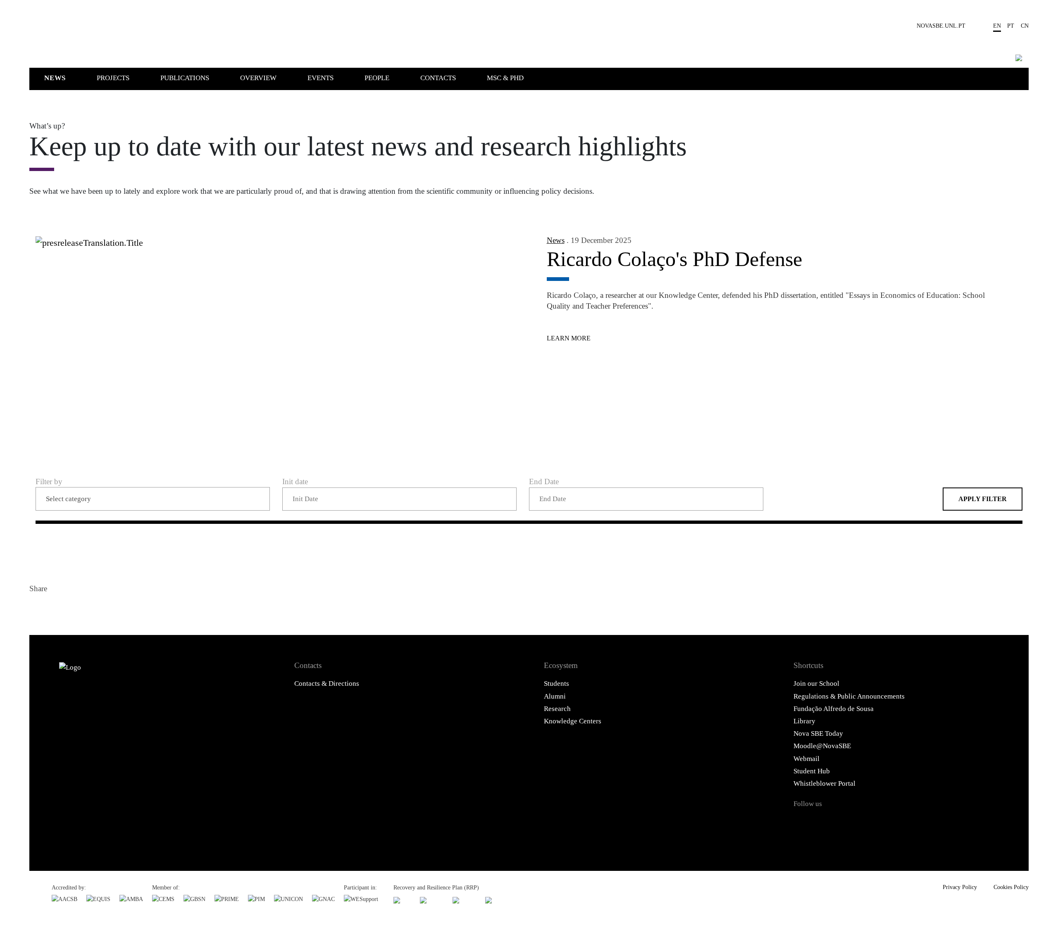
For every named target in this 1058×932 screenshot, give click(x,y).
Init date (295, 481)
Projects (113, 78)
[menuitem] (69, 77)
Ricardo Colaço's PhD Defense (674, 259)
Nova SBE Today (818, 733)
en (997, 25)
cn (1025, 25)
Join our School (816, 683)
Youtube (890, 822)
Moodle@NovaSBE (822, 746)
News (54, 78)
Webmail (807, 759)
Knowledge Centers (572, 721)
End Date (544, 481)
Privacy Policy (960, 887)
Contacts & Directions (326, 683)
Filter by (49, 481)
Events (320, 78)
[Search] (1019, 58)
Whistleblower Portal (824, 783)
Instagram (846, 822)
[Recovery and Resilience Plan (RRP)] (431, 900)
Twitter (58, 609)
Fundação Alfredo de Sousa (834, 709)
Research (557, 709)
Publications (184, 78)
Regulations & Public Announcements (849, 696)
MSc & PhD (505, 78)
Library (804, 721)
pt (1010, 25)
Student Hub (812, 771)
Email (97, 609)
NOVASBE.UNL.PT (941, 25)
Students (556, 683)
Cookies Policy (1011, 887)
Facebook (38, 609)
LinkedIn (77, 609)
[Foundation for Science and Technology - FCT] (402, 900)
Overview (258, 78)
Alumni (555, 696)
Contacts (438, 78)
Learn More (569, 338)
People (377, 78)
